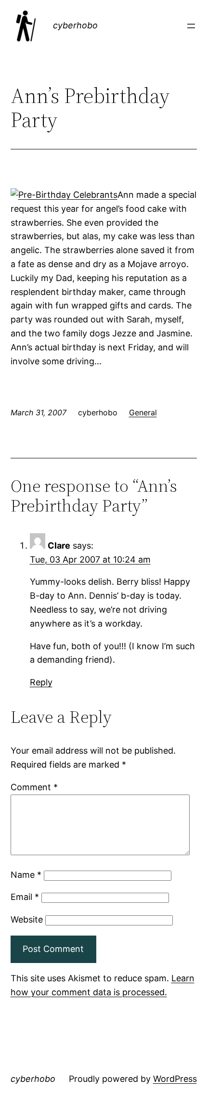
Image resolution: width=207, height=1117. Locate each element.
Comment (34, 787)
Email (25, 897)
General (143, 412)
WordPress (175, 1079)
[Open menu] (191, 26)
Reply (41, 682)
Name (26, 875)
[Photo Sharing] (64, 195)
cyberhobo (75, 25)
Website (27, 919)
